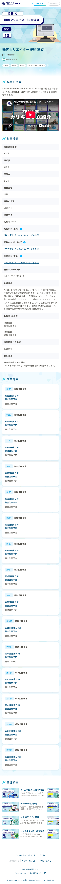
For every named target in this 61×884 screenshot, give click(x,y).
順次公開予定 (11, 59)
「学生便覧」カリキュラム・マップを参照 (21, 235)
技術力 (22, 65)
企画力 (6, 65)
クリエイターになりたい (36, 65)
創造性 (14, 65)
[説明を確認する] (20, 228)
